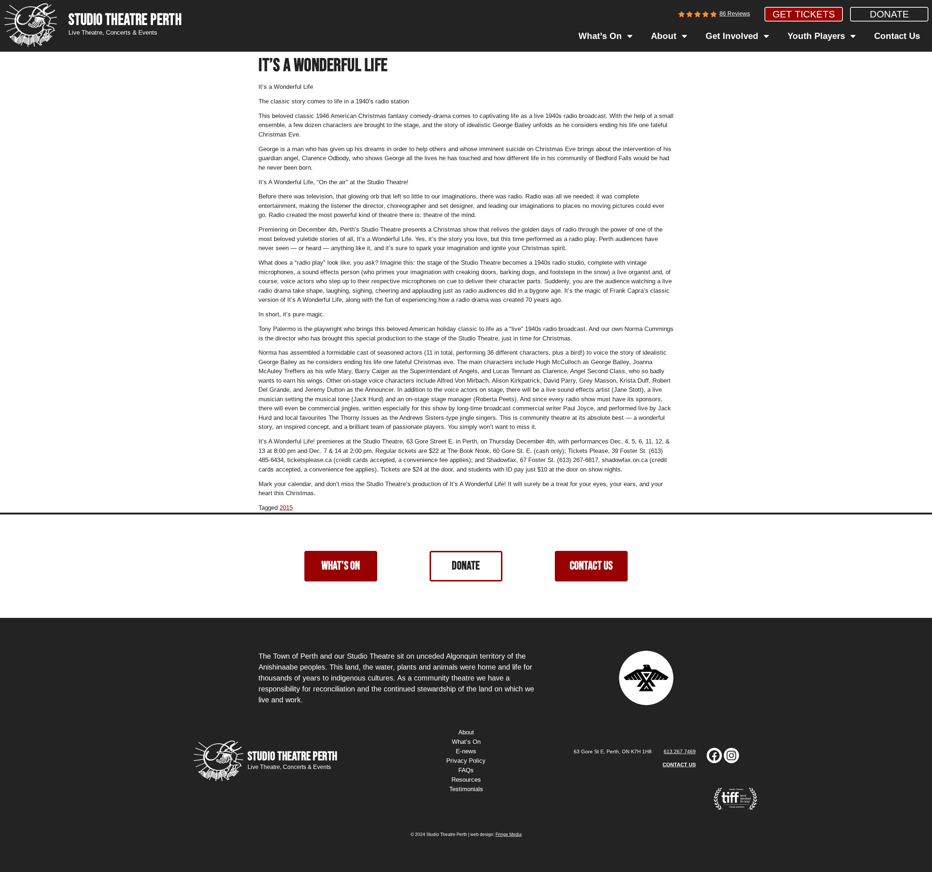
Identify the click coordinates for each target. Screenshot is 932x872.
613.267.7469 (680, 751)
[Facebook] (714, 755)
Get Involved (732, 36)
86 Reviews (734, 14)
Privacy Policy (466, 760)
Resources (466, 779)
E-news (466, 751)
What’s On (600, 36)
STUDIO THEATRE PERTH (125, 20)
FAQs (466, 770)
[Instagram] (731, 755)
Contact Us (897, 36)
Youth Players (816, 36)
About (663, 36)
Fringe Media (508, 834)
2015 (286, 507)
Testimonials (466, 789)
